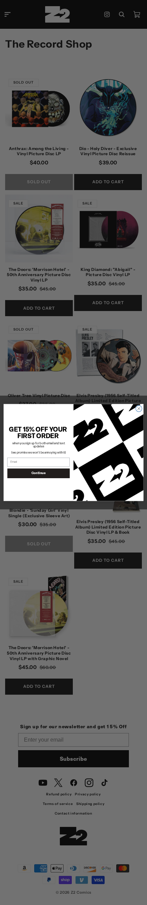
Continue (38, 473)
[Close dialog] (139, 409)
